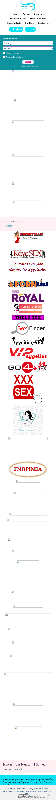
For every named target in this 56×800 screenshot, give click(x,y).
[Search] (39, 29)
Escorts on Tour (18, 18)
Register (17, 29)
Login (32, 29)
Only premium (12, 53)
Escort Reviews (38, 18)
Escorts (26, 14)
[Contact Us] (45, 29)
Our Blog (29, 23)
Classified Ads (14, 23)
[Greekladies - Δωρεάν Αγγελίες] (28, 6)
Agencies (38, 14)
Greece (8, 225)
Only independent (14, 57)
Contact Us (43, 23)
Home (16, 14)
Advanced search (29, 66)
